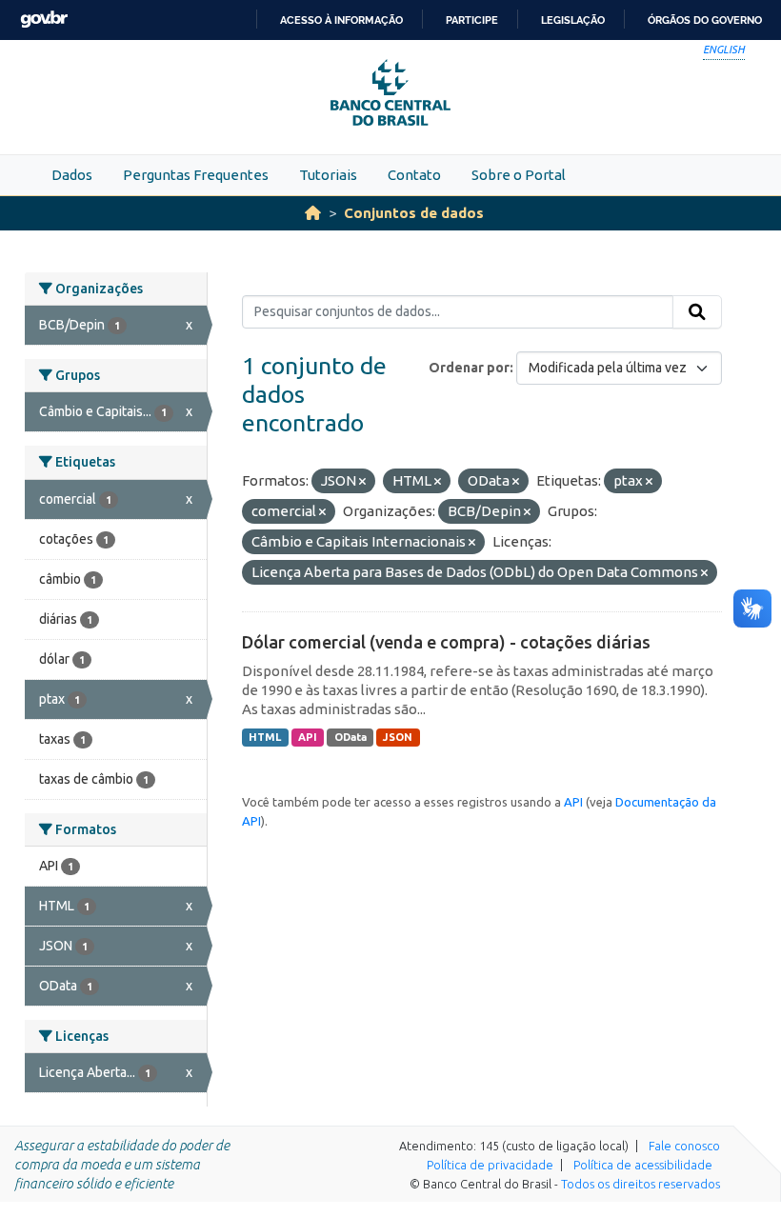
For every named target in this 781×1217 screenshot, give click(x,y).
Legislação (573, 20)
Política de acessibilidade (642, 1164)
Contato (414, 175)
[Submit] (697, 312)
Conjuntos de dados (414, 213)
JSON (397, 737)
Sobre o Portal (518, 175)
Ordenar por (469, 367)
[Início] (313, 213)
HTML (265, 737)
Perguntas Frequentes (196, 175)
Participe (472, 20)
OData (350, 737)
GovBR (44, 19)
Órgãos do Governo (705, 20)
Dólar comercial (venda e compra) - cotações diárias (446, 641)
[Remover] (362, 482)
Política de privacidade (490, 1164)
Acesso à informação (341, 20)
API (307, 737)
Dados (71, 175)
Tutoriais (328, 175)
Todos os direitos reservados (640, 1183)
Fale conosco (684, 1145)
